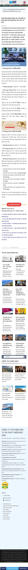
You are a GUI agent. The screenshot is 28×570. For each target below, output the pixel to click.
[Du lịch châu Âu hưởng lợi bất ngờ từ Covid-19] (20, 337)
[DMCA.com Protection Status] (5, 485)
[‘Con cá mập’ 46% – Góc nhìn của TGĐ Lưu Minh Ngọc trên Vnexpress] (7, 258)
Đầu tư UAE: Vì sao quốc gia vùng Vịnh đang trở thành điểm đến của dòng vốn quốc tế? (7, 377)
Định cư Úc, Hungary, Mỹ (16, 187)
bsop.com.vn (10, 208)
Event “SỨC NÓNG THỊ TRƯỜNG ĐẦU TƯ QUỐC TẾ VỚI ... (20, 292)
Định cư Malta (6, 509)
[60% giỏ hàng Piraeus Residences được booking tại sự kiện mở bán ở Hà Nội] (20, 369)
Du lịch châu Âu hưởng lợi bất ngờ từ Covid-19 (20, 345)
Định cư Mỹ (5, 515)
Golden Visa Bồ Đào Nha (16, 175)
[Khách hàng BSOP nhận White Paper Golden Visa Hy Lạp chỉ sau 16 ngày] (7, 388)
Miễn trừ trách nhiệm (7, 507)
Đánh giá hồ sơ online (12, 568)
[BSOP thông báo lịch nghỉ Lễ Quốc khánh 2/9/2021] (20, 311)
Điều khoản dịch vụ (7, 503)
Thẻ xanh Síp (13, 173)
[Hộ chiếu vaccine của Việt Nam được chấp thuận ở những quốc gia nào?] (7, 311)
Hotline (3, 568)
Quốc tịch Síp (16, 169)
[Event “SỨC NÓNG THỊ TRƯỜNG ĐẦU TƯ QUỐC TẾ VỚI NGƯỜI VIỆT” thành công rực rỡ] (20, 283)
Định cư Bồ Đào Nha (7, 511)
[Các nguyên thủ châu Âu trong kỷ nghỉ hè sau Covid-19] (7, 337)
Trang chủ (5, 9)
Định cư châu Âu (6, 517)
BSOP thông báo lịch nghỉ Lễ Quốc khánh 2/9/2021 (20, 319)
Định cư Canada (14, 183)
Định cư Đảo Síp (6, 513)
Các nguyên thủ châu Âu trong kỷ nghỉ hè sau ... (7, 345)
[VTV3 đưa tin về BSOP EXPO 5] (20, 258)
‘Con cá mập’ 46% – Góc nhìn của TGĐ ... (7, 266)
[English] (24, 2)
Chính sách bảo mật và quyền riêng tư (11, 505)
